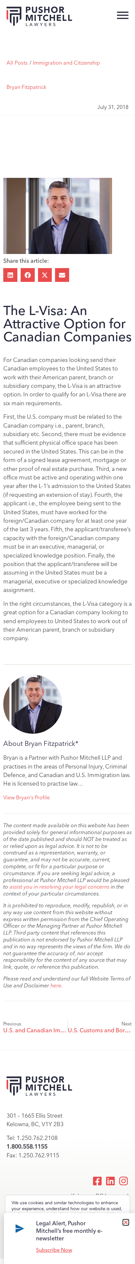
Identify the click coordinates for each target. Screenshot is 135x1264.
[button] (10, 275)
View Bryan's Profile (26, 797)
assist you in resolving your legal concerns (59, 887)
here (55, 985)
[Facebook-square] (97, 1181)
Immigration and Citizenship (66, 63)
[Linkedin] (110, 1181)
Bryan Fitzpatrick (26, 87)
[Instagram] (123, 1181)
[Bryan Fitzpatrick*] (32, 704)
